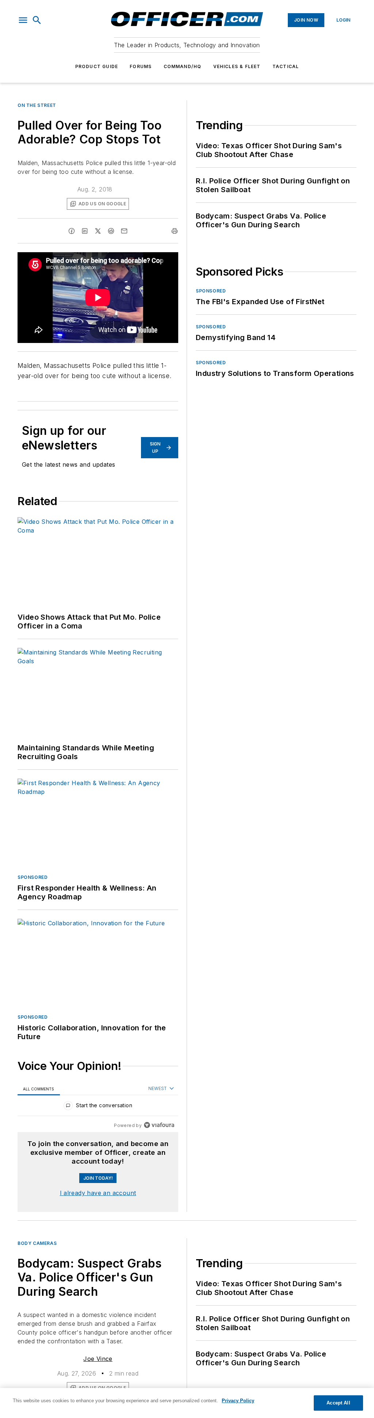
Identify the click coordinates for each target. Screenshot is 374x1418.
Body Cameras (37, 1243)
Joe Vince (97, 1358)
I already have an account (98, 1193)
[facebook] (71, 231)
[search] (36, 20)
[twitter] (98, 231)
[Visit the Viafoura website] (159, 1125)
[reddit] (111, 231)
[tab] (39, 1089)
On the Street (37, 105)
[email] (124, 231)
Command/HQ (183, 66)
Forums (141, 66)
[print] (174, 231)
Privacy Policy (238, 1400)
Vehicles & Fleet (237, 66)
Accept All (338, 1403)
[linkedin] (84, 231)
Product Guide (96, 66)
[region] (98, 1107)
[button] (23, 20)
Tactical (285, 66)
